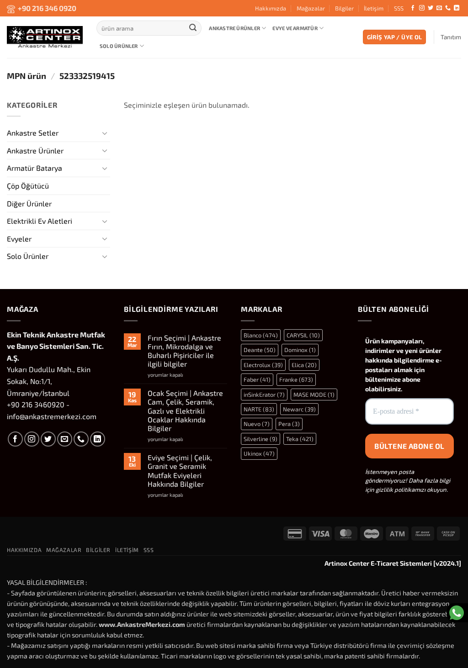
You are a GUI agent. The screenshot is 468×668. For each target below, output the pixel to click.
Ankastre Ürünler (234, 28)
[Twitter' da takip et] (430, 8)
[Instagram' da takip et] (422, 8)
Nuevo (257, 423)
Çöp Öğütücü (28, 185)
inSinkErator (264, 394)
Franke (296, 379)
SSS (399, 8)
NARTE (259, 409)
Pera (289, 423)
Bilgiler (344, 8)
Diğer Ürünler (29, 203)
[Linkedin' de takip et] (456, 8)
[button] (394, 37)
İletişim (373, 8)
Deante (260, 349)
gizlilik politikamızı (400, 489)
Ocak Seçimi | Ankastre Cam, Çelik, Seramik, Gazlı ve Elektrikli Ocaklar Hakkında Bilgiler (185, 410)
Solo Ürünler (119, 46)
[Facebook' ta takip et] (412, 8)
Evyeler (19, 238)
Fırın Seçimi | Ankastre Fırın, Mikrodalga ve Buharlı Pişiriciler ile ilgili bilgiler (184, 350)
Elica (304, 364)
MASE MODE (314, 394)
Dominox (300, 349)
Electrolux (263, 364)
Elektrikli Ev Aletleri (39, 220)
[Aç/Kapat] (104, 132)
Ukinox (259, 453)
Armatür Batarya (34, 167)
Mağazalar (311, 8)
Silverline (260, 438)
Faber (257, 379)
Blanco (261, 335)
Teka (300, 438)
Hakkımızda (270, 8)
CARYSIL (303, 335)
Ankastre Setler (32, 132)
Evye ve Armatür (294, 28)
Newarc (299, 409)
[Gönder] (193, 28)
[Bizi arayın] (448, 8)
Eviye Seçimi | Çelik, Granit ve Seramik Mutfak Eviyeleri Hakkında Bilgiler (180, 470)
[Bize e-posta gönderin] (439, 8)
